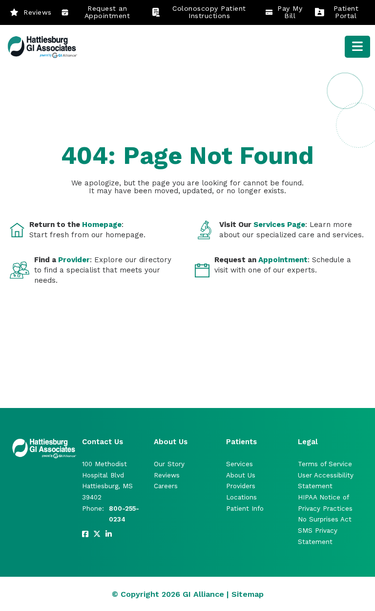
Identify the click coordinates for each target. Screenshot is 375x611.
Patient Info (245, 508)
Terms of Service (325, 464)
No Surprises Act (325, 519)
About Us (240, 475)
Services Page (279, 224)
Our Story (169, 464)
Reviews (37, 12)
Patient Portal (346, 12)
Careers (166, 486)
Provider (74, 259)
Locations (241, 497)
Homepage (102, 224)
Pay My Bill (289, 12)
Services (239, 464)
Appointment (283, 259)
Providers (240, 486)
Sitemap (247, 594)
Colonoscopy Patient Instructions (209, 12)
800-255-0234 (124, 514)
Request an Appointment (107, 12)
